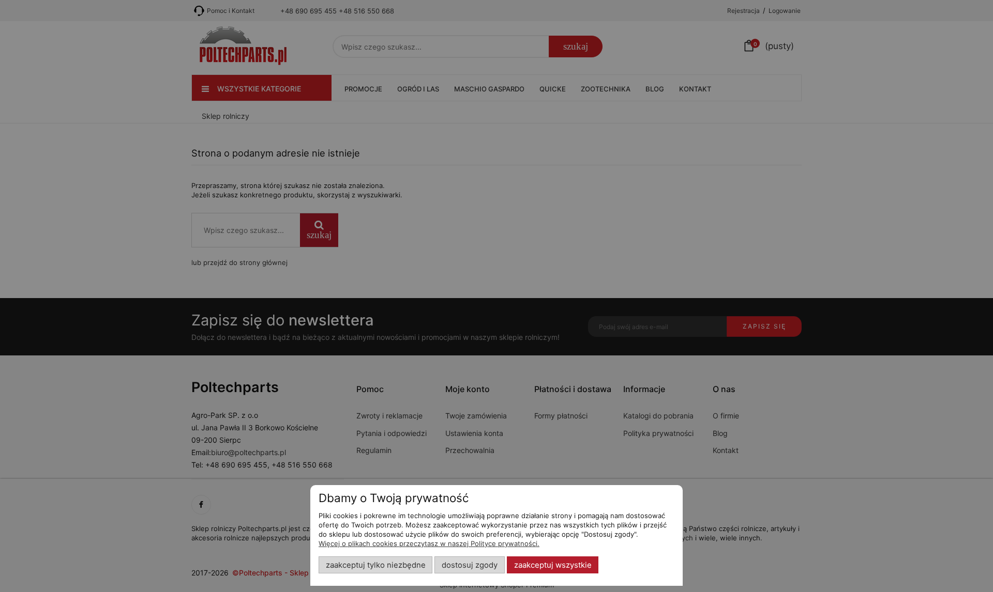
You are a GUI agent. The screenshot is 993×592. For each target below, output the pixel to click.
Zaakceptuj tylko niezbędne (376, 565)
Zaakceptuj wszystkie (553, 565)
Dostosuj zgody (470, 565)
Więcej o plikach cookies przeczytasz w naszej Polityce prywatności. (429, 543)
